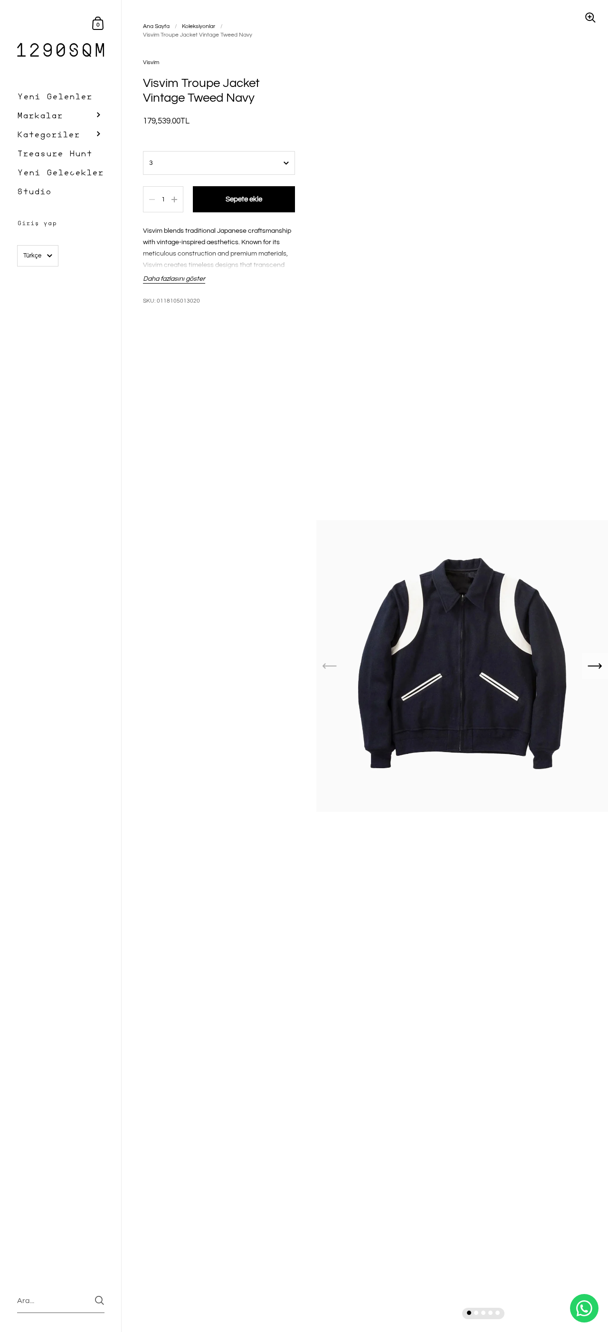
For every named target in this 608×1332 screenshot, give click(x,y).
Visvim (151, 62)
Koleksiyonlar (198, 26)
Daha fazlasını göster (174, 279)
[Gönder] (99, 1300)
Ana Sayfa (156, 26)
